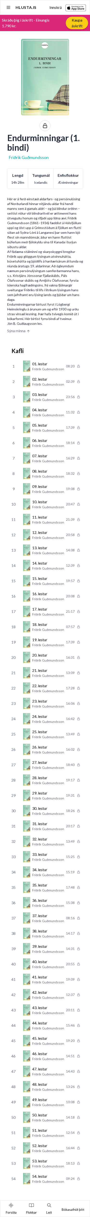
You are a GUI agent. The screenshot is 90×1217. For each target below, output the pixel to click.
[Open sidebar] (8, 7)
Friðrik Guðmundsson (29, 157)
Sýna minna (16, 330)
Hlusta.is (26, 7)
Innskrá (55, 7)
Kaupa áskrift (77, 23)
